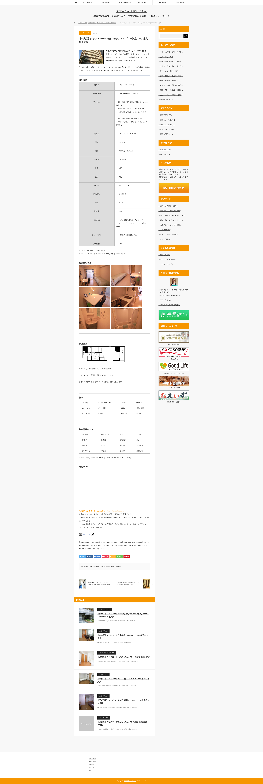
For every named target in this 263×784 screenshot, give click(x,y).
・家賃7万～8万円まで (167, 120)
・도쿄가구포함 (164, 300)
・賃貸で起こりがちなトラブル (170, 220)
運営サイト (92, 770)
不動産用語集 (92, 758)
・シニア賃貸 (163, 154)
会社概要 (91, 764)
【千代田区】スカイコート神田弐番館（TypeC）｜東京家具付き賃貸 (123, 701)
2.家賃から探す (106, 2)
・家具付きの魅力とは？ (168, 206)
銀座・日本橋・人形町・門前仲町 (111, 566)
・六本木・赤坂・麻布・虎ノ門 (170, 66)
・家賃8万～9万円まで (167, 124)
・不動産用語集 (164, 230)
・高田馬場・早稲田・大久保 (169, 61)
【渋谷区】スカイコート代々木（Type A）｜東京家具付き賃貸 (123, 657)
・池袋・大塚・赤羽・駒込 (168, 71)
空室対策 (91, 767)
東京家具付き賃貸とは (125, 2)
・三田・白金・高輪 (166, 57)
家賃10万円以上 (97, 566)
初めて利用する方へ (143, 2)
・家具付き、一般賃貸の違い (169, 211)
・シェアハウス (164, 150)
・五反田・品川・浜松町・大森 (170, 95)
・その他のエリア (165, 99)
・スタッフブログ (165, 264)
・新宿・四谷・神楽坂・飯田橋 (170, 90)
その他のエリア (85, 32)
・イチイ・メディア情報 (168, 234)
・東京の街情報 (164, 255)
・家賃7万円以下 (165, 115)
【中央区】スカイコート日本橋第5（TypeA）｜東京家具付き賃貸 (122, 636)
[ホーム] (76, 2)
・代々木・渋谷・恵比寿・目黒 (170, 85)
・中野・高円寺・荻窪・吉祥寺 (170, 52)
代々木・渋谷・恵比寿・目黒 (106, 652)
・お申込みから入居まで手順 (169, 225)
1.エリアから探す (88, 2)
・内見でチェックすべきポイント (171, 215)
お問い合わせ (180, 2)
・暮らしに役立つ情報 (167, 259)
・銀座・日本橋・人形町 (168, 80)
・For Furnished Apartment (168, 295)
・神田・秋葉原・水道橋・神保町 (171, 76)
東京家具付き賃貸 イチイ (131, 11)
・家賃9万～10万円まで (167, 129)
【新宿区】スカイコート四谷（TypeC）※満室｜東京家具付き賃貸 (123, 680)
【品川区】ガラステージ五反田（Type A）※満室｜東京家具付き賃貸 (123, 723)
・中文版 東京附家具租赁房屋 (169, 305)
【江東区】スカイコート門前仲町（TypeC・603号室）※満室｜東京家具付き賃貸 (123, 615)
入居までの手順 (161, 2)
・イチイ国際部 (164, 239)
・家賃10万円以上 (165, 134)
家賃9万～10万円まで (104, 609)
